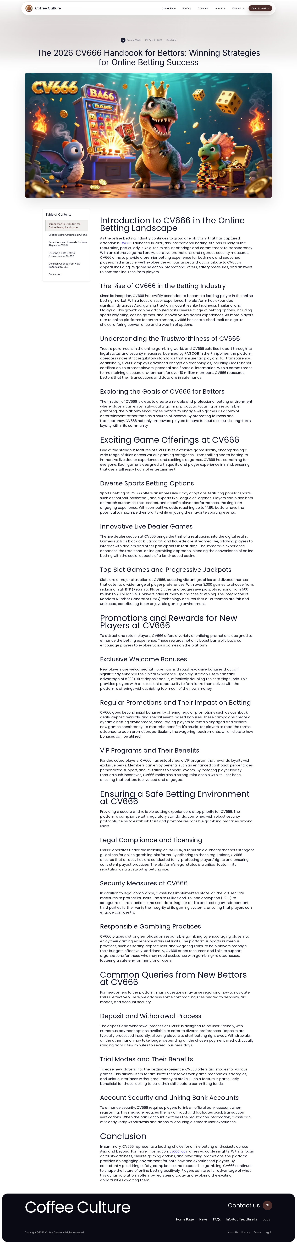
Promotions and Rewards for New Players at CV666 (68, 244)
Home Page (185, 1219)
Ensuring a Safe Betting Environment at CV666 (62, 254)
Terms (257, 1232)
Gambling (171, 40)
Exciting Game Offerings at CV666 (68, 234)
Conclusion (55, 274)
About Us (232, 1232)
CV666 (125, 243)
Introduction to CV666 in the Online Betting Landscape (65, 225)
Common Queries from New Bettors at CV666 (64, 265)
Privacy (245, 1232)
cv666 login (178, 1151)
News (203, 1219)
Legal (268, 1232)
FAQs (217, 1219)
